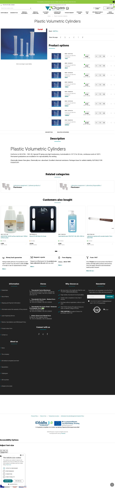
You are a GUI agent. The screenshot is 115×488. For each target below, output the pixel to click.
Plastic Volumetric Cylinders (60, 16)
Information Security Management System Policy (72, 416)
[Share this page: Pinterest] (69, 37)
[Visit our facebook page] (39, 334)
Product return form (7, 328)
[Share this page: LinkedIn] (74, 37)
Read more (8, 464)
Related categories (63, 132)
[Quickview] (25, 223)
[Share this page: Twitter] (65, 37)
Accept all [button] (8, 480)
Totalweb (63, 433)
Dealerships (5, 290)
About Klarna (5, 296)
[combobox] (21, 455)
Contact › (13, 4)
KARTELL (55, 31)
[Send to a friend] (82, 37)
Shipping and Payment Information (11, 303)
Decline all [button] (18, 480)
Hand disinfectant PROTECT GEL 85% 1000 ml (71, 236)
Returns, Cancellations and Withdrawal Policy (14, 322)
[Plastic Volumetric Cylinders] (24, 44)
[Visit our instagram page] (43, 334)
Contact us (5, 335)
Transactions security (54, 416)
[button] (56, 251)
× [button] (22, 455)
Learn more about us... (72, 291)
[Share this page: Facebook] (60, 37)
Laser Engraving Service (8, 315)
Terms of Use (43, 416)
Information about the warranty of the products (14, 309)
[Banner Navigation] (113, 228)
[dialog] (13, 469)
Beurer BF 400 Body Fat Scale (38, 236)
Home (49, 16)
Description (49, 132)
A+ (4, 450)
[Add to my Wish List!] (111, 56)
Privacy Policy (102, 303)
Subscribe (110, 296)
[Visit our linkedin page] (47, 334)
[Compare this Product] (25, 230)
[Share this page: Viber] (78, 37)
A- (1, 450)
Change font (4, 452)
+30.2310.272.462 (6, 4)
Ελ (111, 4)
